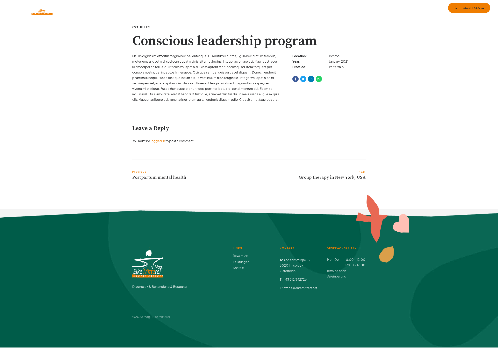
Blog (409, 8)
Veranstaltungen (384, 8)
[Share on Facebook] (295, 79)
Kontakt (428, 8)
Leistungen (354, 8)
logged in (158, 141)
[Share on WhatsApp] (319, 79)
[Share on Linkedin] (311, 79)
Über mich (329, 8)
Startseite (304, 8)
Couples (141, 27)
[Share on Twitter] (303, 79)
